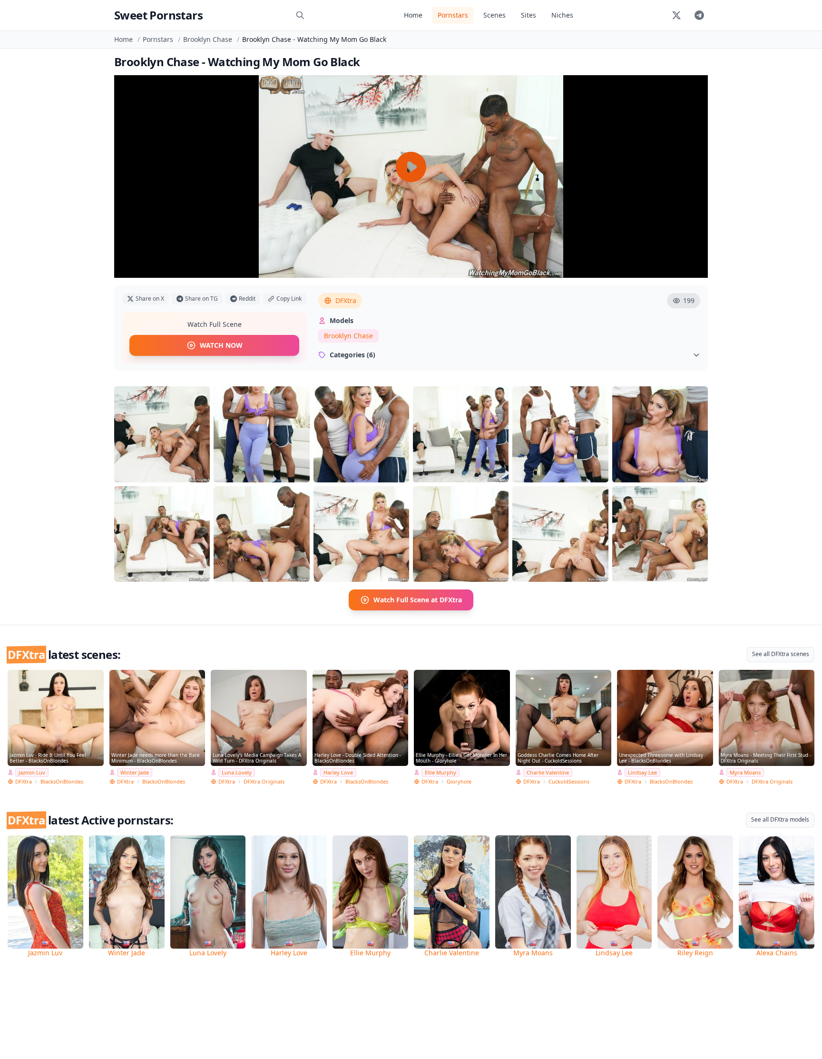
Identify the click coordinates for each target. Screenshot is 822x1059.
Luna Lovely (237, 772)
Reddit (247, 298)
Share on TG (201, 298)
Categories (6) (352, 354)
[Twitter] (676, 15)
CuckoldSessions (568, 781)
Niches (562, 15)
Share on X (150, 298)
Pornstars (453, 15)
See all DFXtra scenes (780, 654)
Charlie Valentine (548, 772)
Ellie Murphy (440, 772)
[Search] (300, 15)
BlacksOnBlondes (61, 781)
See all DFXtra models (780, 819)
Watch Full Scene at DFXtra (417, 599)
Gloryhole (459, 781)
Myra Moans (745, 772)
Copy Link (289, 298)
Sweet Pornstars (158, 15)
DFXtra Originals (264, 781)
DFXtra (345, 300)
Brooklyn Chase (207, 39)
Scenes (494, 15)
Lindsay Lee (642, 772)
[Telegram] (699, 15)
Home (413, 15)
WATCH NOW (221, 345)
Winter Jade (134, 772)
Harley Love (338, 772)
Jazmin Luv (32, 772)
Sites (528, 15)
